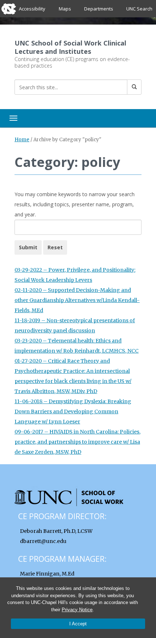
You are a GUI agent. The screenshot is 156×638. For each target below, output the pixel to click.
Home (22, 140)
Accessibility (32, 8)
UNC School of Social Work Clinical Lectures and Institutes (70, 47)
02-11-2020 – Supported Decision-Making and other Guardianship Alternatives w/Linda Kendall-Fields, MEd (77, 300)
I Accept (78, 623)
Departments (98, 8)
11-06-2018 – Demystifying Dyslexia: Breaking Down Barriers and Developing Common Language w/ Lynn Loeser (73, 411)
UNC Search (139, 8)
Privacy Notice (77, 609)
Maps (65, 8)
